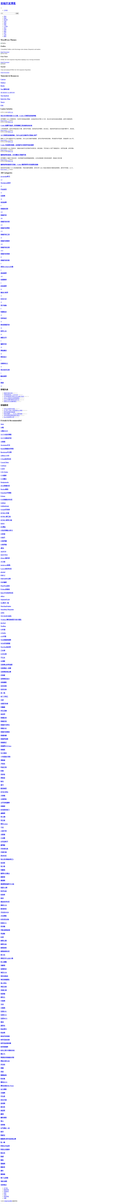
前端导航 (6, 1196)
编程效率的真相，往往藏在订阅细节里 (13, 155)
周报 (5, 23)
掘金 (5, 31)
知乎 (5, 33)
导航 (5, 24)
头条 (5, 34)
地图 (5, 1198)
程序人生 (10, 112)
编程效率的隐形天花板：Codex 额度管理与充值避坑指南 (19, 164)
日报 (5, 21)
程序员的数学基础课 (9, 412)
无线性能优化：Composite (11, 394)
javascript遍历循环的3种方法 (11, 399)
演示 (5, 28)
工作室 (6, 10)
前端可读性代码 (8, 393)
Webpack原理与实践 (9, 408)
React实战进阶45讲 (9, 417)
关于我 (6, 1188)
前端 (5, 18)
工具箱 (6, 26)
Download (6, 52)
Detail (2, 52)
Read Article (4, 120)
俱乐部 (6, 19)
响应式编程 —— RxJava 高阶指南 (13, 413)
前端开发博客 (8, 3)
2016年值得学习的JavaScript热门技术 (14, 396)
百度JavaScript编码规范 (10, 401)
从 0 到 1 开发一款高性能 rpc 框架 (13, 410)
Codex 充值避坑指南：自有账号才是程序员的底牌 (17, 145)
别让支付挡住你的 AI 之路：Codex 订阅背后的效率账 (18, 116)
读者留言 (6, 1191)
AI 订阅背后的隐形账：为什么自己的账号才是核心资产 (19, 135)
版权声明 (6, 1189)
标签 (5, 1193)
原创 (5, 16)
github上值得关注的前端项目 (12, 398)
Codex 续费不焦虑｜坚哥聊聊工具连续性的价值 (16, 125)
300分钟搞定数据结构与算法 (12, 415)
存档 (5, 29)
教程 (5, 36)
